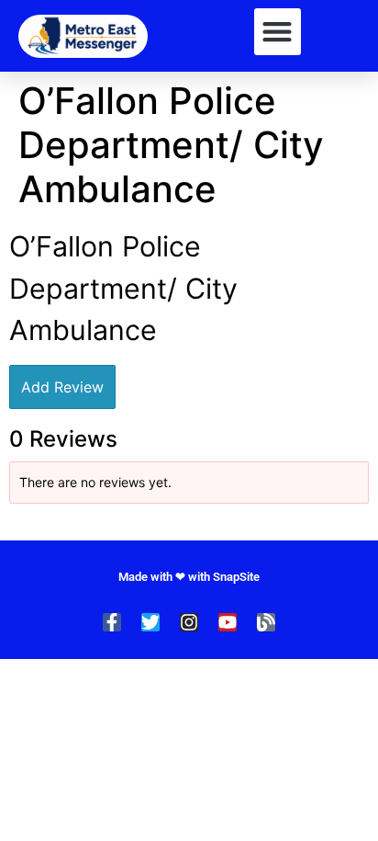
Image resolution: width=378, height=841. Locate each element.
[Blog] (266, 622)
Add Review (62, 387)
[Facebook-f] (112, 622)
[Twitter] (150, 622)
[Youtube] (227, 622)
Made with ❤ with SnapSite (189, 577)
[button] (277, 31)
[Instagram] (189, 622)
